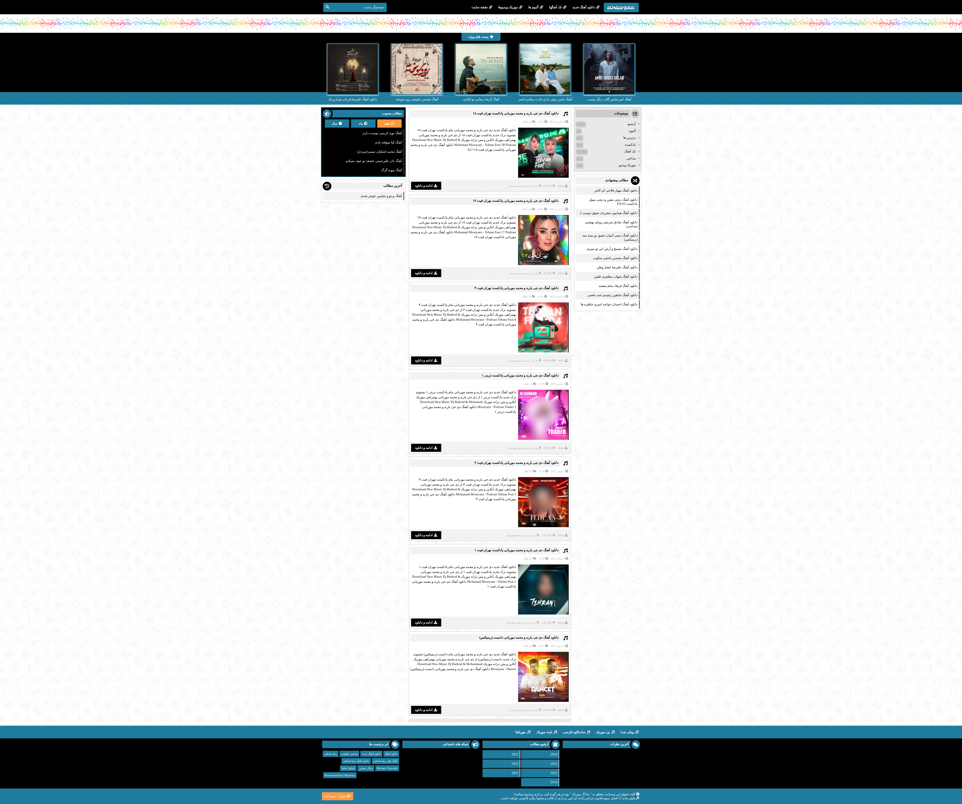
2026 (553, 754)
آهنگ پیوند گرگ (391, 170)
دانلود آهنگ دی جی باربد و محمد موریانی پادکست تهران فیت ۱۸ (516, 113)
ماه (361, 123)
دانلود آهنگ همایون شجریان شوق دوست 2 (609, 213)
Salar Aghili (348, 768)
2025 (515, 754)
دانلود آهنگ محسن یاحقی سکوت (615, 258)
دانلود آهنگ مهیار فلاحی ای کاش (616, 190)
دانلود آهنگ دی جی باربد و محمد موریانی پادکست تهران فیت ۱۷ (516, 201)
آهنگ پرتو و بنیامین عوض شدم (381, 196)
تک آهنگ (527, 121)
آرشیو (632, 124)
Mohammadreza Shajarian (340, 775)
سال (334, 123)
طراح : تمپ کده (335, 796)
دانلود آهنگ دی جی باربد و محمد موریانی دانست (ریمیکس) (519, 637)
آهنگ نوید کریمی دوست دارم (382, 133)
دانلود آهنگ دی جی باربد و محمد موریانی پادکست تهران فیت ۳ (516, 463)
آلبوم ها (533, 7)
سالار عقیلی (366, 768)
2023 (515, 763)
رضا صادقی (330, 753)
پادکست (630, 144)
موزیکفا (520, 732)
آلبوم (632, 131)
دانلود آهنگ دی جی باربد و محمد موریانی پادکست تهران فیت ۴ (516, 288)
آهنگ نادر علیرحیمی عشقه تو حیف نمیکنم (374, 161)
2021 (515, 773)
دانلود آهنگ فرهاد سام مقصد (618, 286)
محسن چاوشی (349, 753)
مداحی (631, 158)
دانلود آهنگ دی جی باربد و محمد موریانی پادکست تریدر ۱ (520, 375)
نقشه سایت (479, 7)
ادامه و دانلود (424, 185)
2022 (553, 773)
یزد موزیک (603, 732)
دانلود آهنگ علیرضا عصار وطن (617, 267)
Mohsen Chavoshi (387, 768)
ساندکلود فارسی (574, 732)
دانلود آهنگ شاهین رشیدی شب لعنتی (612, 295)
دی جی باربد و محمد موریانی (523, 185)
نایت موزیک (544, 732)
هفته (387, 123)
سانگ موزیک (580, 794)
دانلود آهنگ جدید (583, 7)
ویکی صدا (627, 732)
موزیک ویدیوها (508, 7)
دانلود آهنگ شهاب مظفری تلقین (616, 276)
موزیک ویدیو (627, 165)
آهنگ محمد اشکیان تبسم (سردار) (379, 151)
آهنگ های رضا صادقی (385, 760)
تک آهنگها (555, 7)
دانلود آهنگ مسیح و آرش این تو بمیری (612, 249)
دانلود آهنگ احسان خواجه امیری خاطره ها (609, 304)
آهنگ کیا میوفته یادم (388, 142)
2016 (553, 782)
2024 (553, 763)
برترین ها (629, 137)
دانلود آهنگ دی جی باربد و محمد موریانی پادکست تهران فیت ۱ (516, 550)
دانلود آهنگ (391, 753)
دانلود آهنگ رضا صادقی (356, 760)
